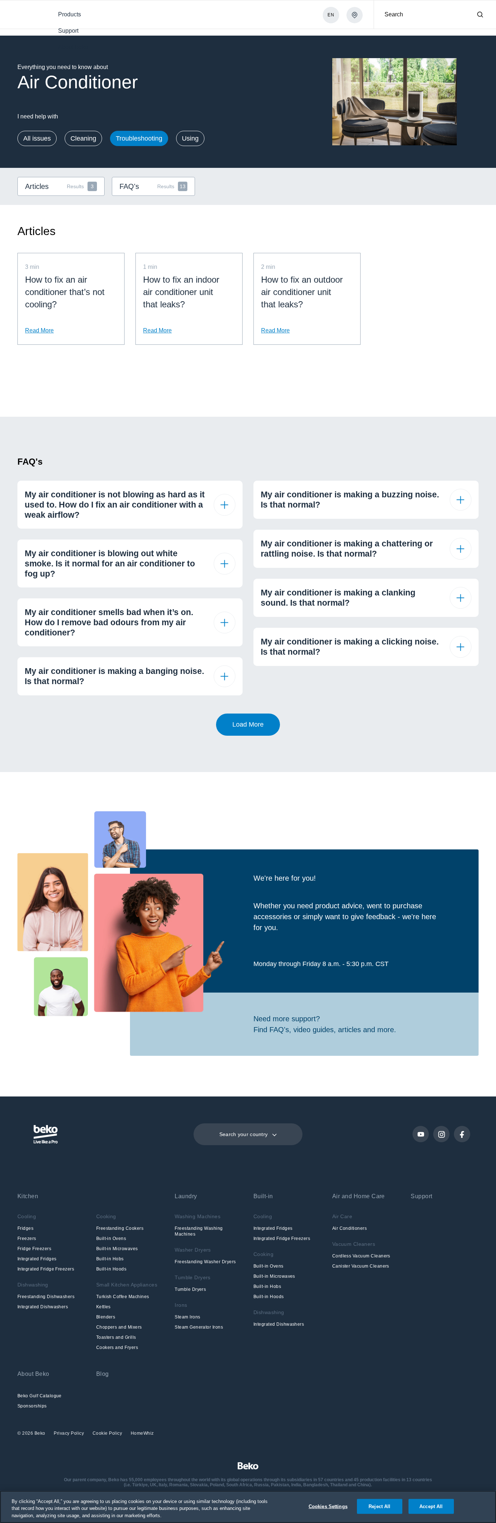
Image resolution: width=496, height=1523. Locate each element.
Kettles (103, 1306)
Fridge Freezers (34, 1248)
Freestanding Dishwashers (45, 1296)
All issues (37, 138)
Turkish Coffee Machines (122, 1296)
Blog (102, 1374)
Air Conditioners (349, 1228)
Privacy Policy (69, 1433)
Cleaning (83, 138)
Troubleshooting (139, 138)
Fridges (25, 1228)
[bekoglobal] (26, 15)
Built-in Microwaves (117, 1248)
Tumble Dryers (190, 1289)
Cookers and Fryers (117, 1347)
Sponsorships (32, 1406)
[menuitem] (69, 14)
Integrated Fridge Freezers (45, 1269)
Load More (248, 724)
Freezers (26, 1238)
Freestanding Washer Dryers (205, 1261)
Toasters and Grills (116, 1337)
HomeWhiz (142, 1433)
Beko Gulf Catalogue (39, 1395)
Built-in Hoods (111, 1269)
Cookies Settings (328, 1506)
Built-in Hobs (110, 1258)
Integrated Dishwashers (42, 1306)
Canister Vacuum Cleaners (360, 1266)
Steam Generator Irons (199, 1327)
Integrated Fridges (36, 1258)
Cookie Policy (108, 1433)
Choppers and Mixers (119, 1327)
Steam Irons (187, 1317)
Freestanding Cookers (119, 1228)
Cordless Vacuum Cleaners (361, 1256)
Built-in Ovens (111, 1238)
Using (190, 138)
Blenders (105, 1317)
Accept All (431, 1506)
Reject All (379, 1506)
